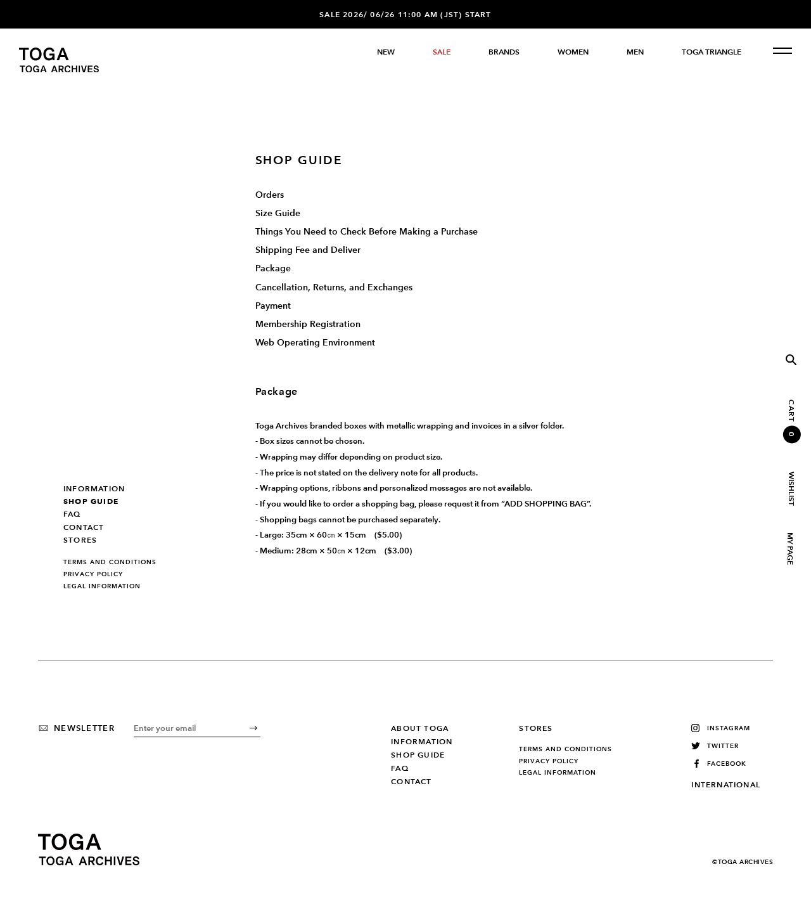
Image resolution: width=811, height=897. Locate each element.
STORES (80, 540)
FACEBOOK (726, 763)
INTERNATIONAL (725, 784)
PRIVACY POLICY (93, 574)
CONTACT (83, 527)
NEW (386, 52)
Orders (269, 195)
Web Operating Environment (315, 342)
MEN (635, 52)
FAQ (72, 514)
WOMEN (573, 52)
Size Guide (277, 213)
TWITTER (723, 746)
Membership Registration (308, 324)
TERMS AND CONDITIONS (109, 562)
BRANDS (504, 52)
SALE (441, 52)
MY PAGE (789, 548)
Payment (273, 305)
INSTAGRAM (728, 728)
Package (273, 268)
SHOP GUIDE (90, 501)
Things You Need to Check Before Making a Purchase (366, 231)
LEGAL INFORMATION (102, 586)
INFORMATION (94, 488)
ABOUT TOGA (420, 728)
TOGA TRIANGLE (711, 52)
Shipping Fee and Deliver (308, 250)
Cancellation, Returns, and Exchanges (333, 287)
